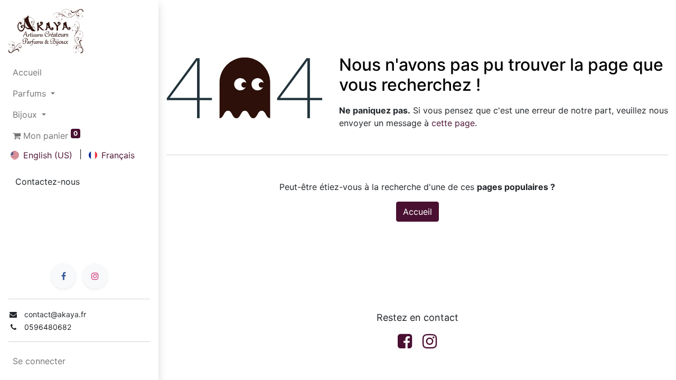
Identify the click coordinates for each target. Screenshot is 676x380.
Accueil (417, 211)
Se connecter (39, 361)
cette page (453, 123)
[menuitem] (79, 72)
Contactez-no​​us (47, 181)
